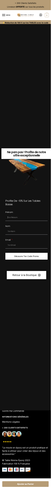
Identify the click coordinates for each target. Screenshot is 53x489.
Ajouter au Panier (25, 484)
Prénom (9, 212)
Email (8, 240)
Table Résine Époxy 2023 (17, 460)
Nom (7, 226)
